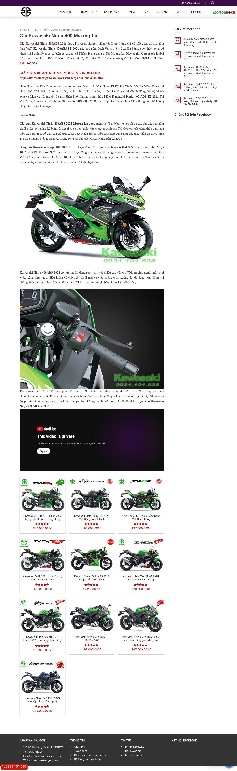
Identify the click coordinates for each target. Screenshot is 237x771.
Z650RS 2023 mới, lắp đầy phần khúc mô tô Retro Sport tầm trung (199, 42)
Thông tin (87, 12)
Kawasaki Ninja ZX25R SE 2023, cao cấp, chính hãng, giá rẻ (42, 700)
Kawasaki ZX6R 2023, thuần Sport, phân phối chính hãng (42, 578)
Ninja (131, 12)
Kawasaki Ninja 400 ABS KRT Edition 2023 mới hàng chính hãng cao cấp (42, 640)
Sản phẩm (110, 12)
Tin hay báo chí (133, 755)
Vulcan (162, 12)
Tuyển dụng (80, 750)
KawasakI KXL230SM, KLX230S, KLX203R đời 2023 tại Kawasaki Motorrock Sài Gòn (200, 71)
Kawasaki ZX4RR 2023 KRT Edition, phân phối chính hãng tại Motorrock (200, 87)
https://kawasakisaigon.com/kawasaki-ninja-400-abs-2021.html (62, 78)
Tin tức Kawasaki (134, 746)
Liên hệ (196, 12)
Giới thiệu (79, 746)
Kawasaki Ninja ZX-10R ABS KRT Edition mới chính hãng (141, 578)
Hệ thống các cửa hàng (87, 759)
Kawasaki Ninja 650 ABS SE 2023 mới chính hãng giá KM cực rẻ (141, 639)
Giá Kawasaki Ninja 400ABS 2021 (43, 43)
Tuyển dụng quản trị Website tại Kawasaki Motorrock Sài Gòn (199, 56)
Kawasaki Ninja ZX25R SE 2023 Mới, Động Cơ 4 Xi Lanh (91, 517)
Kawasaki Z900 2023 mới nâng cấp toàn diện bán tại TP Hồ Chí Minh (200, 101)
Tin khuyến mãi (133, 750)
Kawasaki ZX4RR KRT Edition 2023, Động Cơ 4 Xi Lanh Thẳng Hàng (42, 517)
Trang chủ (63, 12)
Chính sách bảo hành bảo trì (90, 755)
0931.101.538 (35, 751)
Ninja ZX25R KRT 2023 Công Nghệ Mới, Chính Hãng (141, 517)
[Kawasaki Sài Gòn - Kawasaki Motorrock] (34, 12)
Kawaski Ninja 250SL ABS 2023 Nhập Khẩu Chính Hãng (91, 578)
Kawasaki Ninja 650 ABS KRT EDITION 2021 (91, 639)
